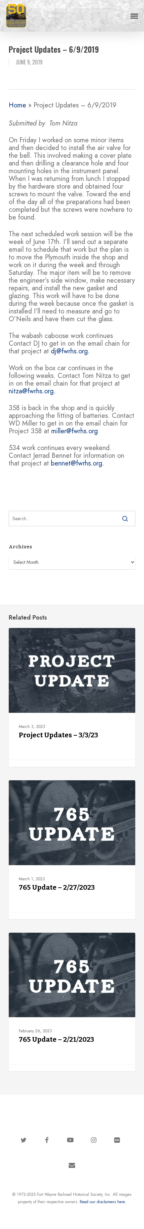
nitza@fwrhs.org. (32, 391)
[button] (134, 15)
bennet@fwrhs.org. (77, 463)
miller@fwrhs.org (74, 431)
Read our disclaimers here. (103, 1202)
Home (17, 105)
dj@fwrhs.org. (70, 351)
